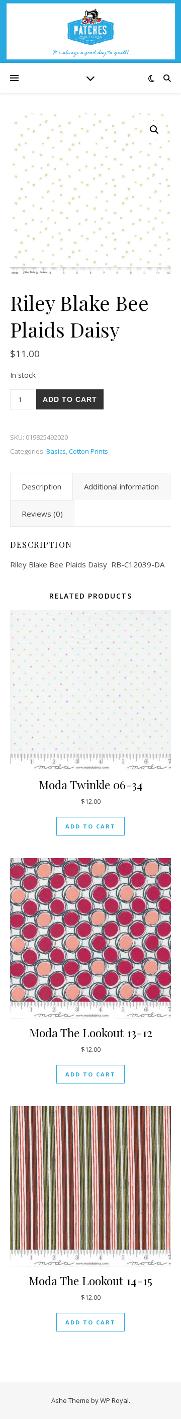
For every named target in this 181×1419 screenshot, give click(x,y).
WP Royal (114, 1400)
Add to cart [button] (90, 826)
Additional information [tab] (121, 486)
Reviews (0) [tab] (42, 514)
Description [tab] (41, 486)
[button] (154, 130)
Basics (56, 451)
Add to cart (70, 399)
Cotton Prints (88, 451)
